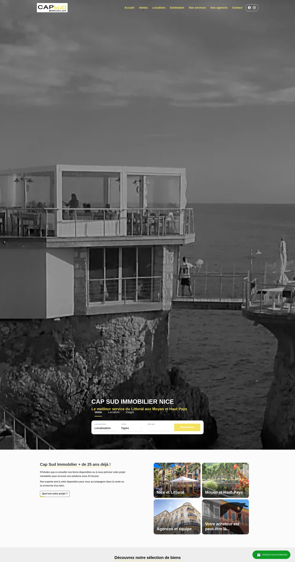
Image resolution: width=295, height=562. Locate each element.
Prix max (151, 424)
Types (123, 424)
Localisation (100, 424)
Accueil (52, 7)
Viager (130, 412)
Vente (98, 412)
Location (114, 412)
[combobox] (105, 428)
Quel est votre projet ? (55, 493)
